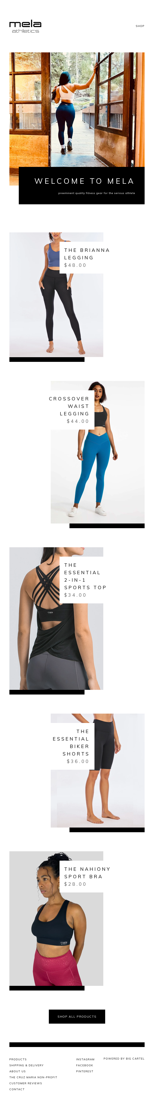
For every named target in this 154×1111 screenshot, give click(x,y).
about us (17, 1071)
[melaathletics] (25, 26)
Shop (140, 26)
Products (18, 1059)
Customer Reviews (25, 1083)
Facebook (84, 1065)
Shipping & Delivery (26, 1065)
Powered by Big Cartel (124, 1058)
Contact (17, 1089)
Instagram (85, 1059)
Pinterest (85, 1071)
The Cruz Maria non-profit (33, 1077)
